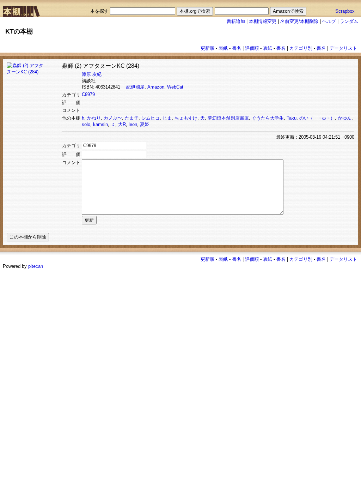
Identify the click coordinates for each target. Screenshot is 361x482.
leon (133, 124)
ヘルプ (329, 21)
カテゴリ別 (300, 48)
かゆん (344, 118)
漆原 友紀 (92, 74)
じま (167, 118)
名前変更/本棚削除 (299, 21)
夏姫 (144, 124)
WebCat (175, 87)
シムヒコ (150, 118)
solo (86, 124)
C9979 (88, 94)
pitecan (35, 266)
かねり (94, 118)
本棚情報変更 (262, 21)
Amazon (155, 87)
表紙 (223, 48)
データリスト (343, 48)
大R (122, 124)
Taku (291, 118)
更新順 (207, 48)
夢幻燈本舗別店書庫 (228, 118)
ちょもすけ (186, 118)
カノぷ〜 (113, 118)
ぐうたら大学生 (268, 118)
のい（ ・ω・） (317, 118)
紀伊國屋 (135, 87)
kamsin (100, 124)
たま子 (132, 118)
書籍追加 (236, 21)
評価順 (252, 48)
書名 (236, 48)
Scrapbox (345, 11)
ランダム (349, 21)
